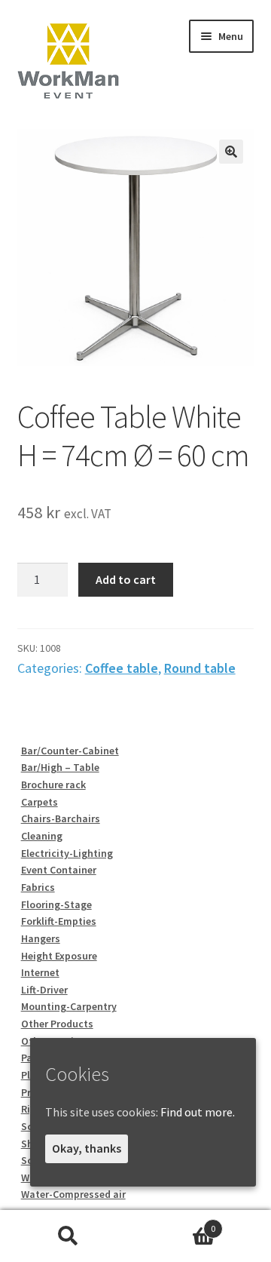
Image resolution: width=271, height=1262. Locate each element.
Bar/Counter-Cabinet (70, 750)
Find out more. (197, 1111)
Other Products (57, 1023)
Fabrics (38, 887)
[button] (231, 152)
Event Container (58, 870)
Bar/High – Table (60, 767)
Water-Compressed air (73, 1194)
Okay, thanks (86, 1148)
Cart (175, 1223)
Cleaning (41, 836)
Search (68, 1236)
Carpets (39, 802)
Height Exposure (59, 956)
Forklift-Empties (58, 921)
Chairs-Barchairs (60, 818)
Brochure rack (53, 784)
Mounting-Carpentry (69, 1006)
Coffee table (121, 668)
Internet (40, 972)
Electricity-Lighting (67, 853)
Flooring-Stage (56, 904)
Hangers (40, 938)
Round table (200, 668)
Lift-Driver (44, 989)
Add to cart (126, 579)
